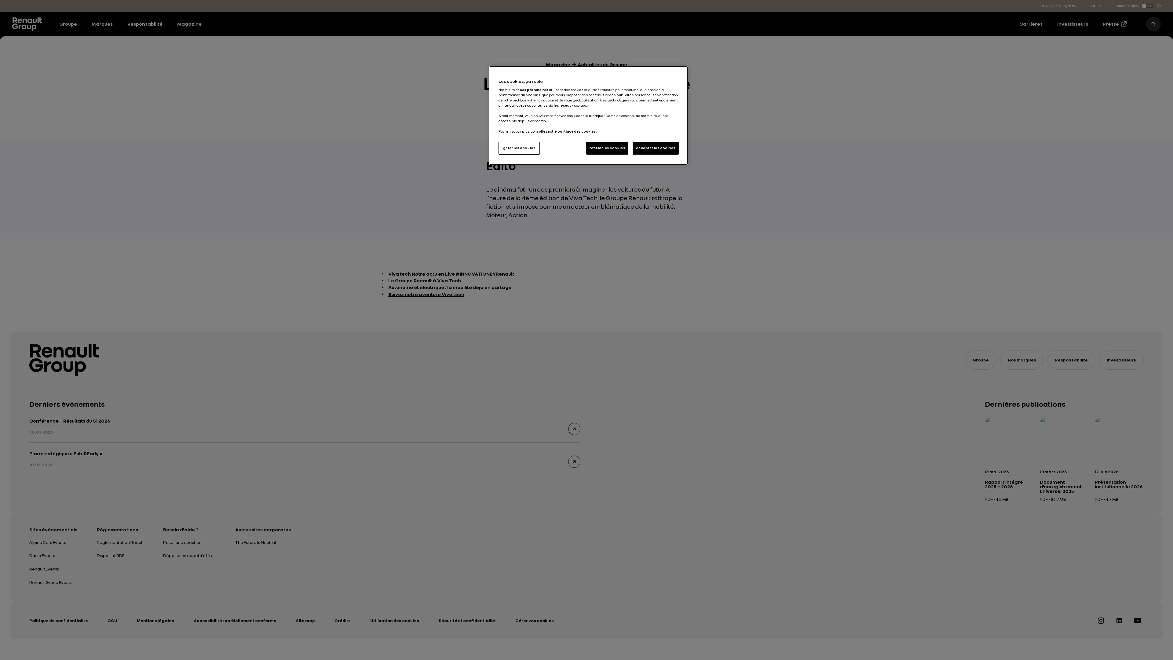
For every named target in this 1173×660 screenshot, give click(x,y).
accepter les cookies (655, 148)
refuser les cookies (607, 148)
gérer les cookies (519, 148)
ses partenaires (534, 90)
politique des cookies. (577, 131)
